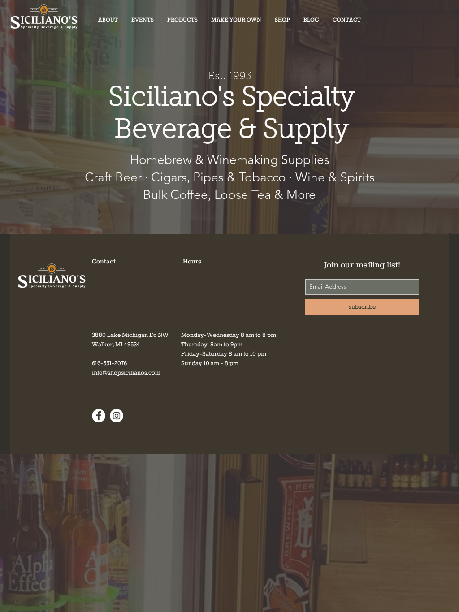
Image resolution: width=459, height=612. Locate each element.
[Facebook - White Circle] (98, 415)
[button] (182, 20)
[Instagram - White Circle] (116, 415)
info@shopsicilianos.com (126, 373)
